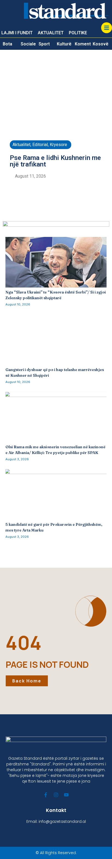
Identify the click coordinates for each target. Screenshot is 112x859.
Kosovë (100, 44)
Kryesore (58, 144)
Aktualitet (21, 144)
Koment (83, 44)
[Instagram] (56, 794)
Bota (7, 44)
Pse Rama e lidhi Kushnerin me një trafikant (55, 161)
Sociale (28, 44)
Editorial (40, 144)
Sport (44, 44)
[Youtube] (66, 794)
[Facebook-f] (45, 794)
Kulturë (64, 44)
